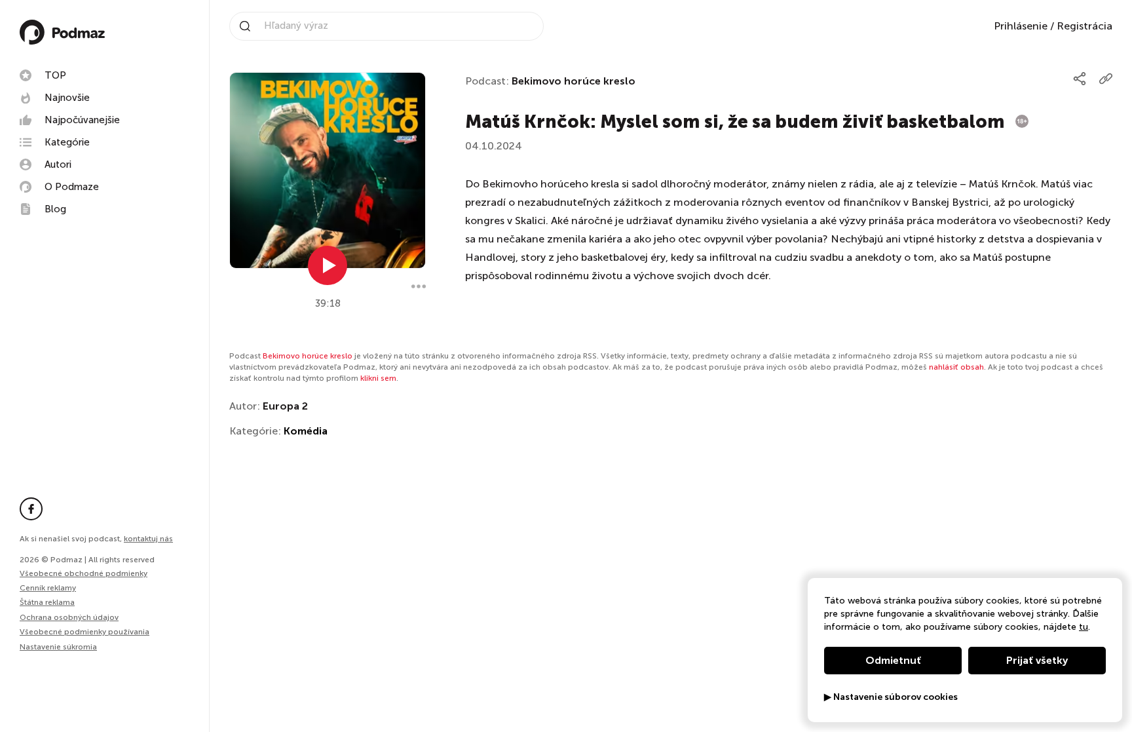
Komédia (306, 431)
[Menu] (418, 286)
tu (1083, 626)
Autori (58, 164)
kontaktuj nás (148, 538)
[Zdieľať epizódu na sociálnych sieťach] (1079, 78)
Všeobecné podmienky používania (84, 631)
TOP (55, 75)
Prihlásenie (1020, 26)
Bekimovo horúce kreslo (573, 81)
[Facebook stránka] (31, 508)
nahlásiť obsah (956, 367)
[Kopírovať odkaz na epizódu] (1105, 78)
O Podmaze (72, 187)
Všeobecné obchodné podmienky (83, 573)
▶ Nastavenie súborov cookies (891, 697)
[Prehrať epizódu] (327, 265)
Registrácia (1084, 26)
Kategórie (67, 142)
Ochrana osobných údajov (69, 617)
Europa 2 (285, 406)
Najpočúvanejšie (82, 120)
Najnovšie (67, 98)
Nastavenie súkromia (58, 647)
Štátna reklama (47, 602)
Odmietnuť (893, 660)
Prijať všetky (1037, 660)
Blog (55, 209)
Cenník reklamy (48, 587)
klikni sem (378, 378)
